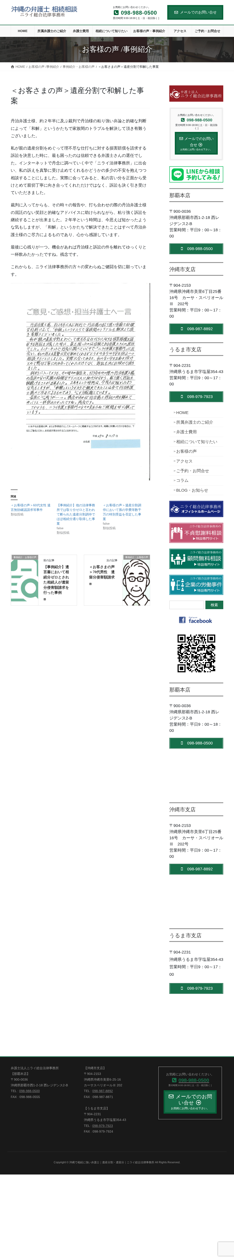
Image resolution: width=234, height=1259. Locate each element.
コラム (182, 480)
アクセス (184, 461)
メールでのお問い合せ (198, 12)
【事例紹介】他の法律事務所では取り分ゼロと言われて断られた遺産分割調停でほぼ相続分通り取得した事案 (76, 514)
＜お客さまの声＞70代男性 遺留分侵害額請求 (102, 572)
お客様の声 (186, 451)
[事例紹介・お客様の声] (24, 568)
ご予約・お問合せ (192, 471)
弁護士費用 (186, 432)
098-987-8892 (102, 1091)
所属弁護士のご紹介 (194, 422)
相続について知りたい (196, 441)
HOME (182, 412)
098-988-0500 (29, 1091)
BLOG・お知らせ (192, 490)
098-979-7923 (102, 1126)
